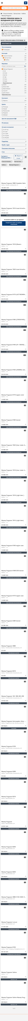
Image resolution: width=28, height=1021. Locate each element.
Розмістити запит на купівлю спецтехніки (14, 223)
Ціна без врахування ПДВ (9, 118)
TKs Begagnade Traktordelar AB (13, 954)
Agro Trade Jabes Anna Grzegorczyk (13, 190)
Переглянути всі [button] (7, 83)
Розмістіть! (25, 2)
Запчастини (17, 13)
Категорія (4, 53)
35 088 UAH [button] (4, 449)
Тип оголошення (6, 47)
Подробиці (5, 141)
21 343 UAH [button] (4, 926)
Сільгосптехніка (7, 13)
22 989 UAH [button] (4, 500)
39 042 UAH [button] (4, 700)
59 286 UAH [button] (4, 625)
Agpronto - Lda (14, 979)
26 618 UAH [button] (4, 299)
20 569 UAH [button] (4, 213)
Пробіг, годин (5, 145)
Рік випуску (5, 123)
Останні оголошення (8, 127)
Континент (5, 98)
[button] (14, 43)
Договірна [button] (4, 726)
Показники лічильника (8, 148)
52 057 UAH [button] (4, 826)
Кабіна (24, 13)
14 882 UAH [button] (4, 399)
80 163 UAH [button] (4, 951)
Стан (3, 152)
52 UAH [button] (3, 650)
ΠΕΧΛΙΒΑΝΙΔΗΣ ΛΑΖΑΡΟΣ (13, 653)
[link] (14, 174)
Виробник (5, 63)
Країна (4, 104)
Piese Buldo (13, 728)
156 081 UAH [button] (5, 188)
